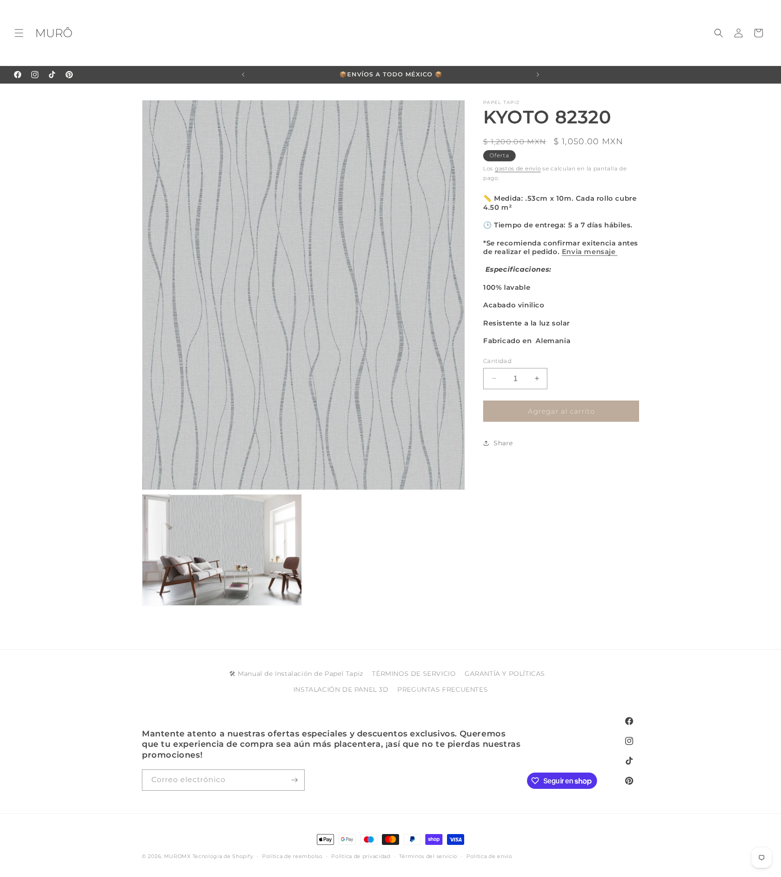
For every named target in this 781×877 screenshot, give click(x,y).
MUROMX (177, 856)
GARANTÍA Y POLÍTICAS (505, 674)
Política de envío (489, 856)
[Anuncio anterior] (243, 74)
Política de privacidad (360, 856)
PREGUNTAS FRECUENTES (442, 689)
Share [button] (503, 442)
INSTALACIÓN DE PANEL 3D (341, 689)
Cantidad (497, 360)
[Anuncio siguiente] (538, 74)
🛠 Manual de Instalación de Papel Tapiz (296, 674)
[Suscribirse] (294, 780)
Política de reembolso (292, 856)
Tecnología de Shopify (223, 856)
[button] (19, 33)
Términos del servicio (428, 856)
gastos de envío (518, 168)
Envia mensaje (589, 251)
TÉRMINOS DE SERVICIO (414, 674)
